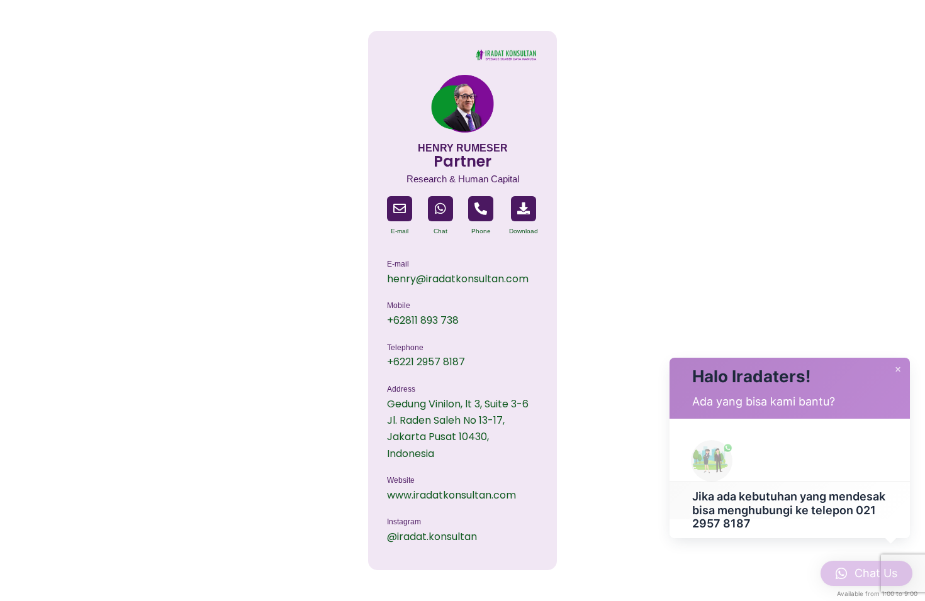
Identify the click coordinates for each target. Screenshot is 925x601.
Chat (440, 231)
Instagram (404, 521)
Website (401, 480)
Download (523, 231)
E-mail (399, 231)
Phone (481, 231)
